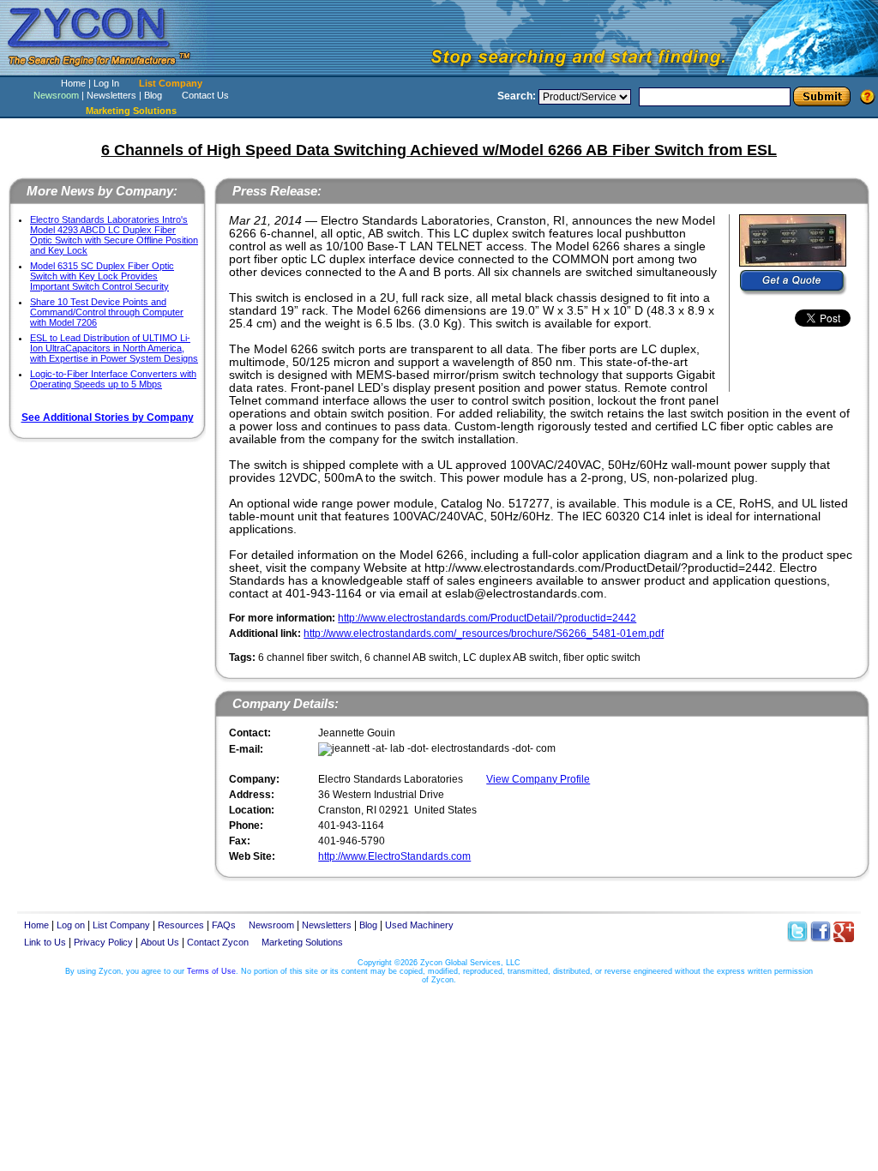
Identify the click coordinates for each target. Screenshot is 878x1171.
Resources (181, 925)
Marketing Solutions (302, 942)
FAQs (224, 925)
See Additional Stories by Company (107, 417)
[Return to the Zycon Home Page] (107, 70)
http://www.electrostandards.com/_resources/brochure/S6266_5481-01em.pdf (484, 634)
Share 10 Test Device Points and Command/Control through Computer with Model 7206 (106, 312)
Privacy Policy (103, 942)
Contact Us (205, 95)
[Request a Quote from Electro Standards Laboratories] (793, 283)
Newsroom (56, 95)
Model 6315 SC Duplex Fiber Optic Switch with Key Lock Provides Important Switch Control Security (102, 276)
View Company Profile (538, 779)
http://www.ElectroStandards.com (394, 856)
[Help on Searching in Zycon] (867, 96)
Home (73, 83)
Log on (71, 925)
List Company (170, 83)
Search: (516, 96)
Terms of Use (211, 971)
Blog (153, 95)
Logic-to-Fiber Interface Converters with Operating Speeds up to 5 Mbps (113, 379)
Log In (106, 83)
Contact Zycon (218, 942)
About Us (160, 942)
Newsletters (111, 95)
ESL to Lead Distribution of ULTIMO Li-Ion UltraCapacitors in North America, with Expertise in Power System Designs (114, 348)
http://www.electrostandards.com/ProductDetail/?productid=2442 (487, 618)
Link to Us (45, 942)
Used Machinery (419, 925)
